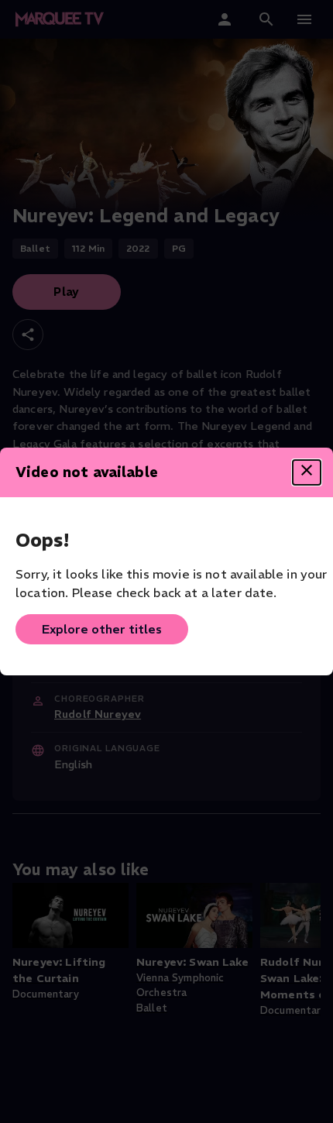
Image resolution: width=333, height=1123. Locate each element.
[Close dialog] (307, 472)
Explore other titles (102, 629)
